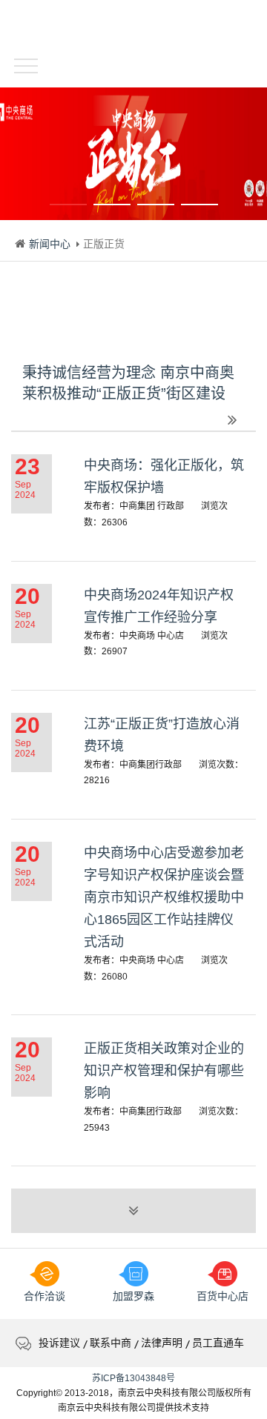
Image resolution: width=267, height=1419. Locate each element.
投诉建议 (59, 1343)
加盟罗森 (133, 1296)
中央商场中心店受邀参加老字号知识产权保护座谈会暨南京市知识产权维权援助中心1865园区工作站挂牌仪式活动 (164, 897)
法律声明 (161, 1343)
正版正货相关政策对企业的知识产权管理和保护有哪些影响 (164, 1070)
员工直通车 (218, 1343)
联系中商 (110, 1343)
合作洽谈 (44, 1296)
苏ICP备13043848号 (133, 1378)
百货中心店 (222, 1296)
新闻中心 (49, 244)
